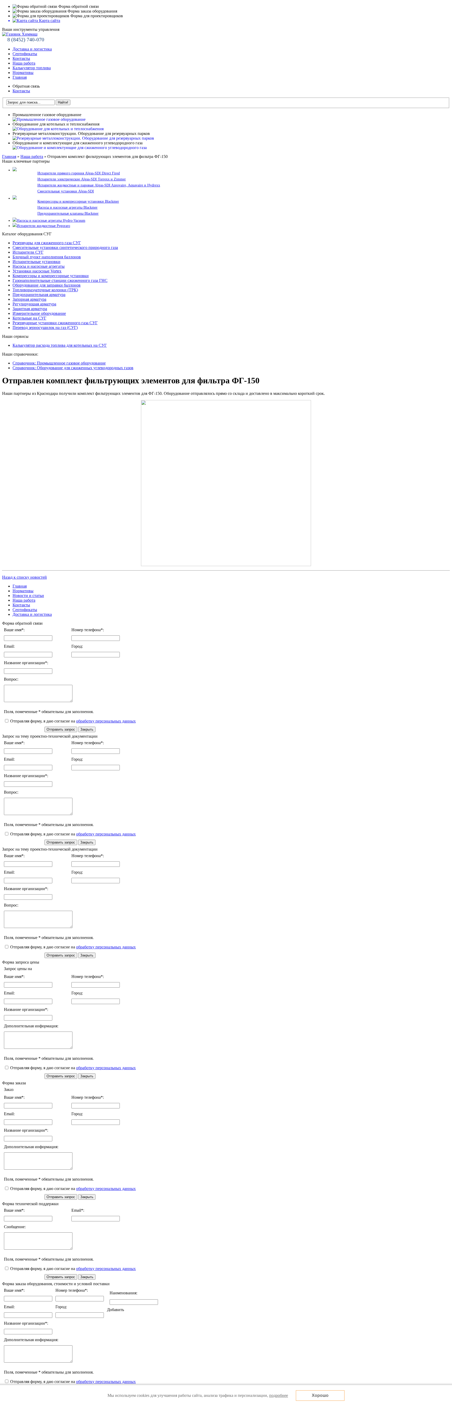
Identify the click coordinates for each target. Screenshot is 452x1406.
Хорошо (320, 1395)
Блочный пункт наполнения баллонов (47, 257)
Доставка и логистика (32, 49)
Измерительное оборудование (39, 313)
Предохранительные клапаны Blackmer (68, 213)
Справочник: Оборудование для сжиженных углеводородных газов (73, 368)
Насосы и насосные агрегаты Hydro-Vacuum (51, 221)
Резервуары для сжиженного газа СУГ (47, 243)
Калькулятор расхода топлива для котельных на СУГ (60, 345)
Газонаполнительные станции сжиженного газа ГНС (60, 280)
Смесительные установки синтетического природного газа (65, 247)
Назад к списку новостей (24, 577)
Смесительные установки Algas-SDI (65, 191)
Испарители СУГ (28, 252)
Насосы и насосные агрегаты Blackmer (67, 207)
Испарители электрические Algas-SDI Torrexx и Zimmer (81, 179)
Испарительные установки (36, 261)
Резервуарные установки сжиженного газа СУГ (55, 323)
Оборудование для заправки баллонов (47, 285)
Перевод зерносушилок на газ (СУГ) (45, 327)
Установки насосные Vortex (37, 271)
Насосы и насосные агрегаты (39, 266)
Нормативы (23, 72)
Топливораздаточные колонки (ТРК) (45, 290)
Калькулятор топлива (32, 68)
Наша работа (24, 63)
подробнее (278, 1395)
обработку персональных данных (106, 721)
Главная (20, 77)
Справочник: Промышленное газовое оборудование (59, 363)
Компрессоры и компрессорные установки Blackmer (78, 201)
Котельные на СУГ (29, 318)
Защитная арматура (30, 308)
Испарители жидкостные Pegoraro (43, 226)
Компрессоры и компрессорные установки (51, 276)
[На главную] (19, 34)
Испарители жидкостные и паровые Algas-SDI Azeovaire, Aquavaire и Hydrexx (98, 185)
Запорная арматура (29, 299)
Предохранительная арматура (39, 294)
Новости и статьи (28, 595)
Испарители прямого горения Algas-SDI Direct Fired (78, 173)
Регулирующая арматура (34, 304)
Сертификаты (25, 54)
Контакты (21, 58)
